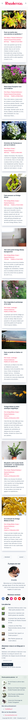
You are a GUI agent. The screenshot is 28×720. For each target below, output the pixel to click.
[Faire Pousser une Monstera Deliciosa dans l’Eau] (4, 695)
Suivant (21, 557)
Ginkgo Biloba (10, 200)
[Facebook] (3, 598)
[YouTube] (19, 598)
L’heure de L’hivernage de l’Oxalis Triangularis (15, 701)
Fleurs (8, 92)
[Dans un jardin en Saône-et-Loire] (14, 340)
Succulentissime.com (11, 715)
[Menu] (2, 3)
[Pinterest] (15, 598)
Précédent (7, 557)
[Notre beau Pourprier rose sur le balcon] (14, 74)
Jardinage (13, 307)
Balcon (9, 37)
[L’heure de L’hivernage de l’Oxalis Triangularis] (4, 701)
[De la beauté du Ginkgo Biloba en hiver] (14, 506)
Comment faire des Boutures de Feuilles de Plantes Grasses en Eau (17, 620)
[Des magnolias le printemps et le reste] (14, 289)
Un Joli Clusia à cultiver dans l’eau (16, 682)
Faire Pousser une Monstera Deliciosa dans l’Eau (16, 695)
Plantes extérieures (17, 37)
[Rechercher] (25, 3)
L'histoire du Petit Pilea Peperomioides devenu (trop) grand (17, 628)
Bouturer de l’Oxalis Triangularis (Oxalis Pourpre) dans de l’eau (17, 689)
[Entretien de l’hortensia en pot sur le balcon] (14, 130)
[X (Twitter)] (7, 598)
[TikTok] (23, 598)
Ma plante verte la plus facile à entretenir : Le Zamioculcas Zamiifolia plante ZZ (14, 464)
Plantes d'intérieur (16, 470)
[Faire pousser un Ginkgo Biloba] (14, 183)
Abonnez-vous (7, 664)
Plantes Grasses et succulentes (12, 39)
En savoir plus (16, 589)
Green (12, 148)
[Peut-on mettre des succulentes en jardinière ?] (14, 20)
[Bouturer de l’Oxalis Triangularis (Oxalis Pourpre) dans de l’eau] (4, 689)
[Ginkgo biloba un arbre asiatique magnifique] (14, 394)
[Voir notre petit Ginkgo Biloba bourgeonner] (14, 237)
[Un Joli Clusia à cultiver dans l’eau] (4, 682)
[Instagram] (11, 598)
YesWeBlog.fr (9, 709)
